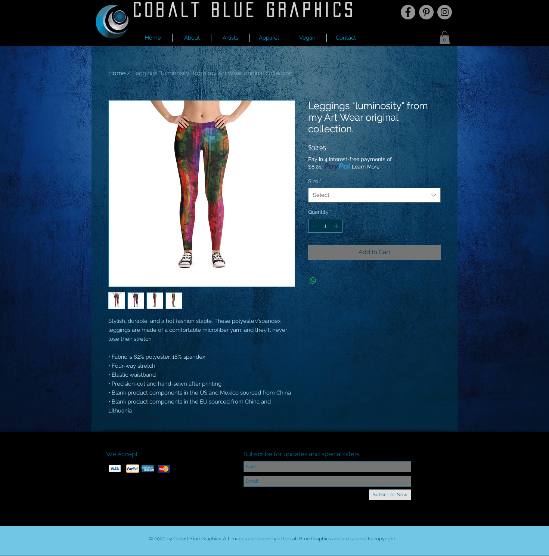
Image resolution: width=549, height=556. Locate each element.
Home (116, 73)
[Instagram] (444, 12)
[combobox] (374, 195)
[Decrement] (314, 225)
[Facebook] (408, 12)
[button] (230, 38)
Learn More (365, 167)
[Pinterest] (426, 12)
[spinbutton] (325, 225)
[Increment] (336, 225)
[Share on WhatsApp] (312, 280)
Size (315, 181)
